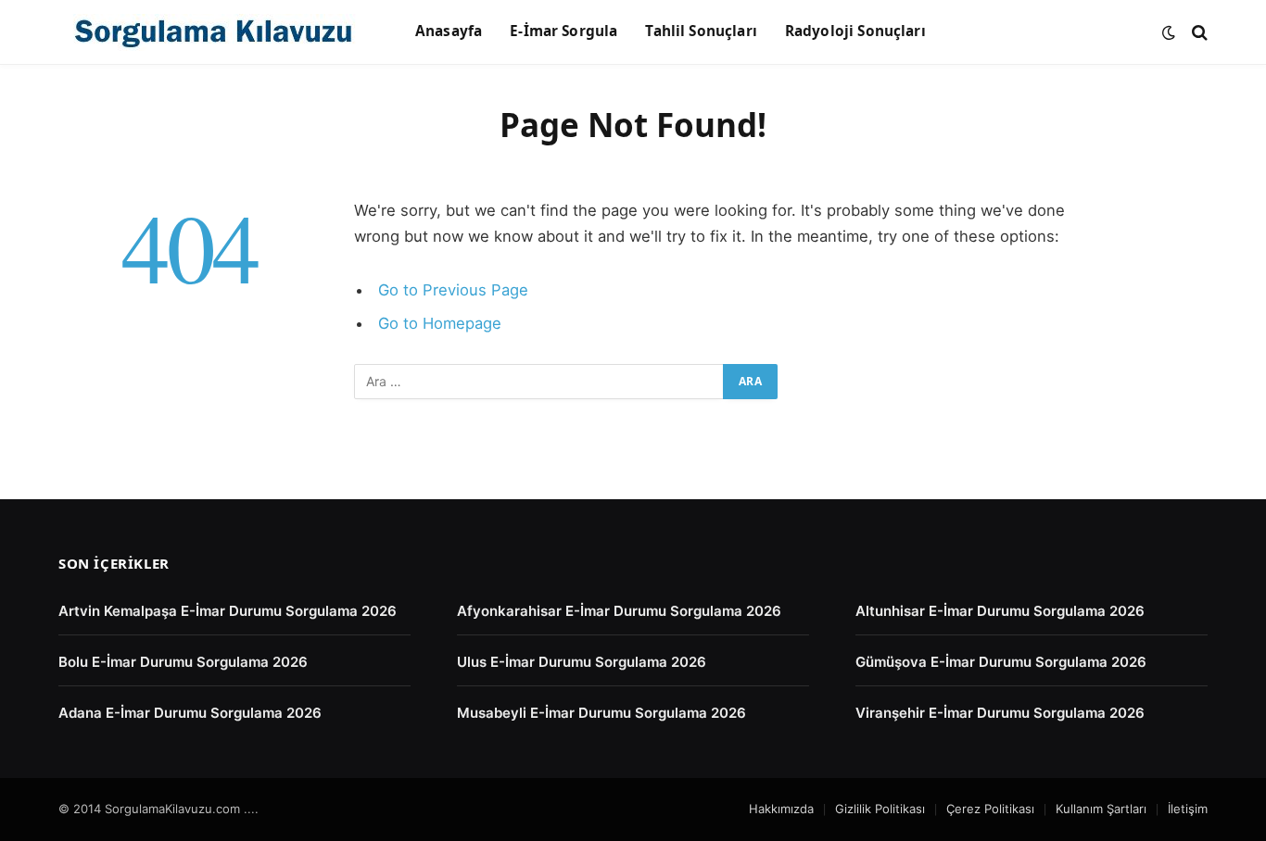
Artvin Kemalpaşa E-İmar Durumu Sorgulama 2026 (227, 611)
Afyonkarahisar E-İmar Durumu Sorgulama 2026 (619, 611)
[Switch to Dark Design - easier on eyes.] (1169, 32)
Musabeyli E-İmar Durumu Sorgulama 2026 (601, 713)
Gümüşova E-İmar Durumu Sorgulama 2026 (1000, 662)
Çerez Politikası (990, 808)
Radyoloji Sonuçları (855, 31)
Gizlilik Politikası (880, 808)
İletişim (1188, 808)
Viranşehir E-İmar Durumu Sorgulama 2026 (1000, 713)
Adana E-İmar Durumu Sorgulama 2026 (190, 713)
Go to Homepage (439, 323)
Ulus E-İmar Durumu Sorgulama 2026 (581, 662)
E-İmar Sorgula (563, 31)
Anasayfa (448, 31)
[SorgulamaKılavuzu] (213, 32)
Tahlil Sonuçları (700, 31)
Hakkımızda (781, 808)
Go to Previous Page (453, 290)
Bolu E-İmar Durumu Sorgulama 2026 (183, 662)
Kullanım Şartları (1101, 808)
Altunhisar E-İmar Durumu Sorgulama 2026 (1000, 611)
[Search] (1198, 32)
